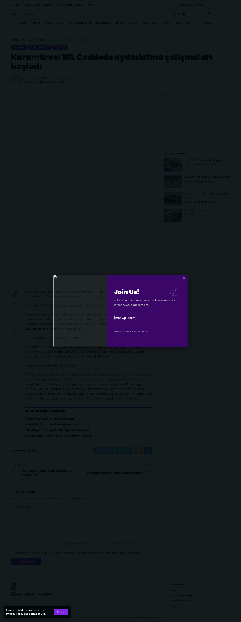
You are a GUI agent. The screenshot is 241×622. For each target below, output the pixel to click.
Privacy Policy (14, 613)
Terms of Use (37, 613)
